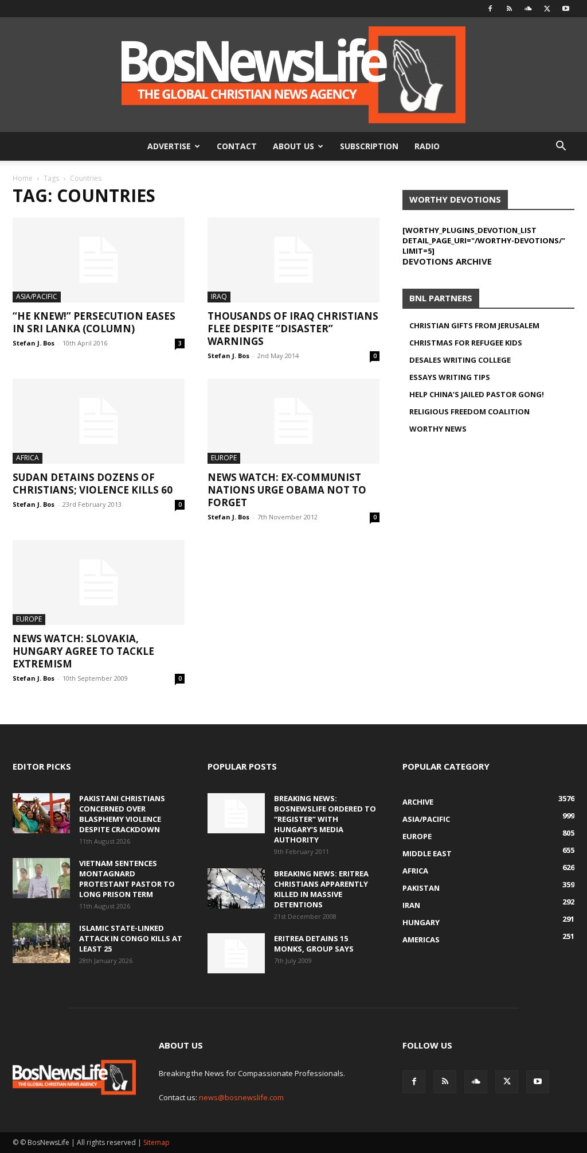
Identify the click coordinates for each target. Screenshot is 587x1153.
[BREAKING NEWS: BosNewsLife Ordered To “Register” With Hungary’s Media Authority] (236, 813)
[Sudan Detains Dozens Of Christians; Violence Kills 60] (99, 421)
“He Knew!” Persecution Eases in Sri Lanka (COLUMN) (94, 322)
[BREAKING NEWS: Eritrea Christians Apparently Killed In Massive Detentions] (236, 888)
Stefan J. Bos (33, 343)
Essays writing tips (449, 377)
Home (23, 178)
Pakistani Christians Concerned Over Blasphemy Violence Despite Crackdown (122, 813)
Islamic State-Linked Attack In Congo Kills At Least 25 (130, 938)
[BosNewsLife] (293, 74)
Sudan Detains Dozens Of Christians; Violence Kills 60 (93, 483)
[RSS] (509, 8)
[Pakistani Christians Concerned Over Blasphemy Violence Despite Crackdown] (41, 813)
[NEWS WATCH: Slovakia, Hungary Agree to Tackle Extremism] (99, 582)
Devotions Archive (447, 261)
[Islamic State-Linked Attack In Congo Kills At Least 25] (41, 943)
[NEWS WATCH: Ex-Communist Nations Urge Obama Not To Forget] (293, 421)
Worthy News (438, 429)
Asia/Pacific (36, 296)
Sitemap (156, 1142)
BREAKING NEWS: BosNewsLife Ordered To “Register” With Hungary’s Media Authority (325, 819)
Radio (427, 146)
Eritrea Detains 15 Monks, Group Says (314, 943)
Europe (224, 458)
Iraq (219, 296)
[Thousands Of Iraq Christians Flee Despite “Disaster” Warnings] (293, 260)
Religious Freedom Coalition (469, 411)
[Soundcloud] (528, 8)
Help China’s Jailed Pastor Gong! (476, 394)
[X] (546, 8)
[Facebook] (490, 8)
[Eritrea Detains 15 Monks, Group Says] (236, 953)
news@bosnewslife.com (241, 1097)
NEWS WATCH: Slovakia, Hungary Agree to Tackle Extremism (83, 651)
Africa (27, 458)
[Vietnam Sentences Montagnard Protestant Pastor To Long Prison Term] (41, 878)
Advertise (169, 146)
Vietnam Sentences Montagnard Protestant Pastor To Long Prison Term (127, 878)
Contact (237, 146)
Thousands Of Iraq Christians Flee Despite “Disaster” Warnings (293, 328)
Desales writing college (460, 360)
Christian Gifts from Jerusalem (474, 325)
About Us (293, 146)
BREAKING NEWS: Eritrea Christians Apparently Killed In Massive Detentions (321, 889)
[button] (560, 147)
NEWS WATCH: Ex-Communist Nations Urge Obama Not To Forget (287, 490)
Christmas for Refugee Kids (465, 342)
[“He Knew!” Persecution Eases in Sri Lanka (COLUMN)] (99, 260)
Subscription (369, 146)
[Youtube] (565, 8)
